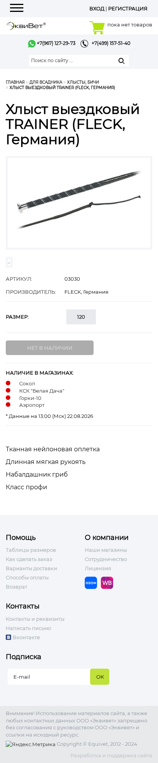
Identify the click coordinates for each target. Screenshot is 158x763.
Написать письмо (28, 628)
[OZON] (93, 582)
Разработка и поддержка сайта (111, 755)
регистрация (128, 8)
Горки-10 (30, 398)
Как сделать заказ (29, 559)
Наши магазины (106, 550)
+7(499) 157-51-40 (109, 43)
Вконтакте (26, 637)
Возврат (16, 587)
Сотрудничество (106, 559)
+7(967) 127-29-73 (56, 43)
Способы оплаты (27, 577)
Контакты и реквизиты (35, 619)
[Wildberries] (109, 582)
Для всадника (46, 82)
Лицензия (98, 568)
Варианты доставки (31, 568)
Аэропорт (31, 405)
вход (96, 8)
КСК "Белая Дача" (41, 391)
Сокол (27, 383)
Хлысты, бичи (83, 82)
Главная (15, 82)
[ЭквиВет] (26, 25)
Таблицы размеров (31, 550)
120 (81, 317)
